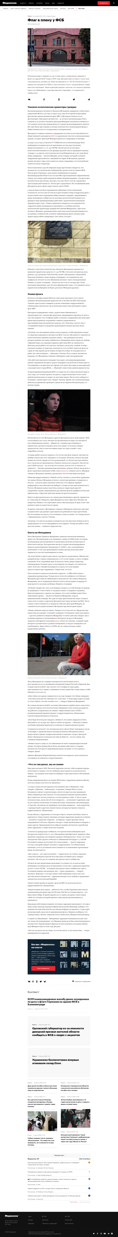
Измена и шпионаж (34, 8)
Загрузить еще (59, 1155)
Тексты (47, 3)
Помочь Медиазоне (43, 968)
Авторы (30, 1220)
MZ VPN (67, 1216)
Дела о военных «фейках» (18, 8)
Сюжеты (31, 3)
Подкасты (60, 3)
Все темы (82, 8)
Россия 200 (68, 1220)
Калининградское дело (34, 24)
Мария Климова (51, 16)
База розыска (69, 1223)
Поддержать (104, 3)
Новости (23, 3)
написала (64, 471)
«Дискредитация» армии (50, 8)
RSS (44, 1216)
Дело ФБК (71, 8)
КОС (53, 136)
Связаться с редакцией (82, 981)
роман (56, 621)
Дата (53, 3)
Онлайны (39, 3)
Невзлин (5, 8)
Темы (29, 1216)
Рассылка (45, 1220)
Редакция (31, 1223)
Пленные (63, 8)
